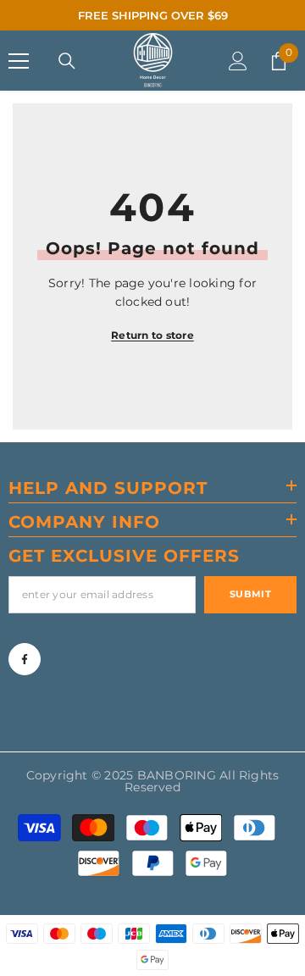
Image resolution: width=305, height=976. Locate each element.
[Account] (238, 61)
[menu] (18, 61)
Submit (250, 594)
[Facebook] (24, 659)
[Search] (67, 61)
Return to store (152, 335)
